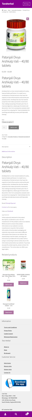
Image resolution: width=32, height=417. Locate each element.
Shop (9, 10)
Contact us (5, 207)
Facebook (10, 211)
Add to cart (13, 127)
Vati (5, 138)
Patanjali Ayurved (10, 203)
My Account (7, 353)
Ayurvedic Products (16, 10)
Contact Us (7, 372)
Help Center (7, 363)
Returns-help (8, 366)
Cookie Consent (8, 333)
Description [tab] (5, 147)
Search (16, 414)
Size (3, 119)
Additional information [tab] (8, 151)
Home (5, 10)
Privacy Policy (8, 330)
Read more (23, 283)
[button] (27, 19)
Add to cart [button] (8, 284)
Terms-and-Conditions (10, 327)
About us (6, 347)
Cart (24, 413)
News (5, 350)
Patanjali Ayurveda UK (24, 136)
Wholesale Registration (10, 337)
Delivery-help (8, 369)
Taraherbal (8, 3)
